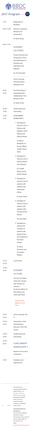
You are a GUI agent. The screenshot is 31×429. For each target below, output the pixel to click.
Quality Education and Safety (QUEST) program (18, 393)
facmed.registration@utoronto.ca (21, 425)
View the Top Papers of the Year (20, 303)
